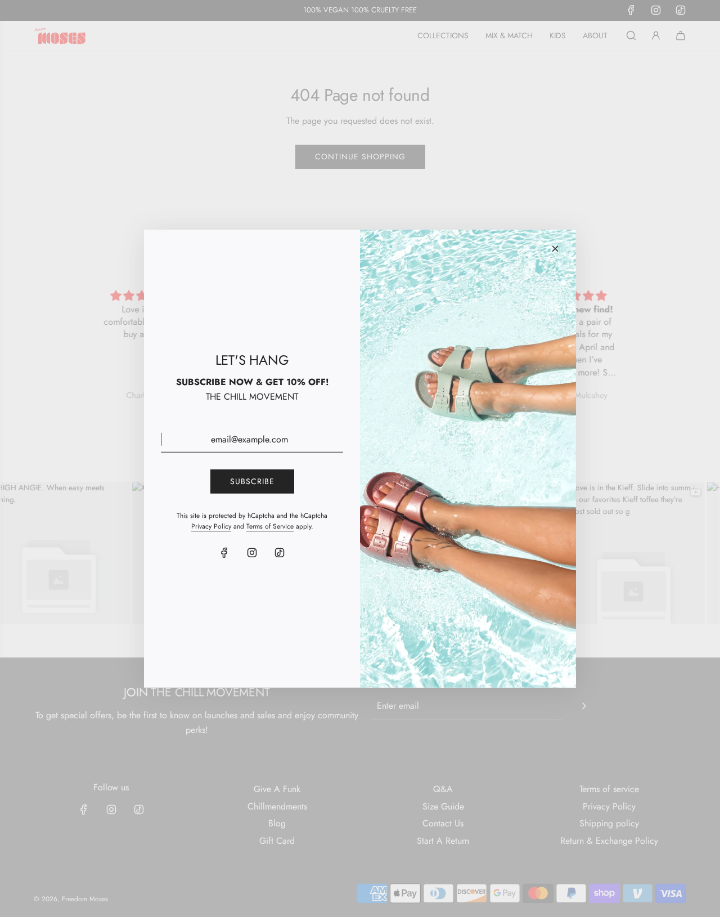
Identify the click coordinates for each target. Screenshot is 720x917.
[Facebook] (224, 552)
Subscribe (252, 481)
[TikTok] (279, 552)
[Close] (555, 248)
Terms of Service (270, 526)
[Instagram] (252, 552)
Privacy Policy (211, 526)
